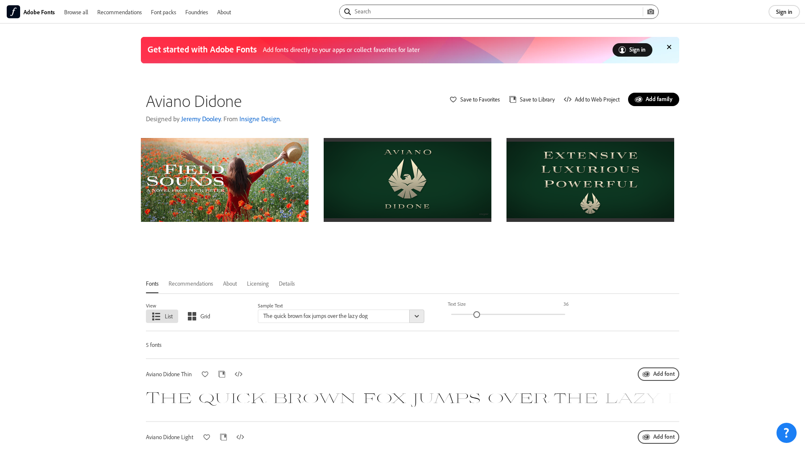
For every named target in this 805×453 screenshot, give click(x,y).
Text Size (457, 304)
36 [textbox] (566, 304)
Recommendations (119, 12)
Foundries (196, 12)
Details (287, 283)
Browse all (76, 12)
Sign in (784, 11)
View (151, 305)
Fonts (152, 283)
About (224, 12)
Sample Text (270, 305)
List (169, 316)
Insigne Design (259, 119)
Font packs (163, 12)
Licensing (258, 283)
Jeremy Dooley (201, 119)
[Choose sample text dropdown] (416, 316)
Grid (205, 316)
